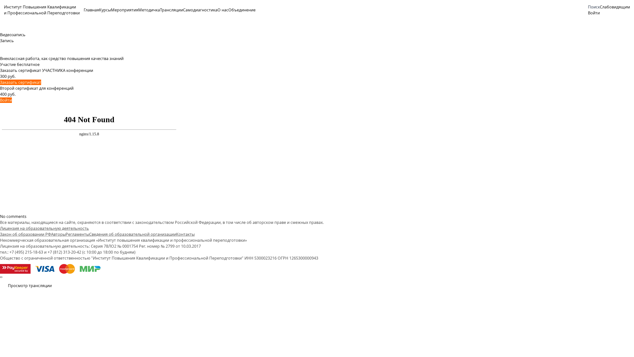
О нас (222, 10)
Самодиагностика (200, 10)
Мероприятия (124, 10)
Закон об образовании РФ (25, 234)
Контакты (185, 234)
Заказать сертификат (20, 82)
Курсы (105, 10)
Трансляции (171, 10)
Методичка (149, 10)
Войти (6, 100)
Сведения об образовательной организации (132, 234)
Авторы (58, 234)
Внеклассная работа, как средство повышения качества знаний (62, 58)
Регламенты (77, 234)
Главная (91, 10)
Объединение (242, 10)
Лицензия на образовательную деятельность (44, 228)
